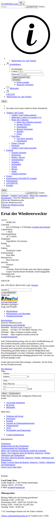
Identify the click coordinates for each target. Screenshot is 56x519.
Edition (6, 376)
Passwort (15, 74)
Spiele (14, 171)
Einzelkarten (22, 127)
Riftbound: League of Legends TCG (26, 117)
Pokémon (15, 145)
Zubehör (9, 150)
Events (9, 176)
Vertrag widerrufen (9, 516)
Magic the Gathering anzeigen (29, 122)
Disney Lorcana (18, 143)
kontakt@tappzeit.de (16, 487)
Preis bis (11, 384)
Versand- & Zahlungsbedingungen (20, 423)
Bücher (14, 169)
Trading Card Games (14, 113)
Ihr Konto (10, 405)
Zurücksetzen (14, 393)
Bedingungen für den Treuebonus (15, 446)
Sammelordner (17, 160)
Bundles (20, 131)
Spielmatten (16, 164)
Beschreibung (12, 311)
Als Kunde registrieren (15, 403)
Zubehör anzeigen (18, 152)
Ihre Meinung (6, 369)
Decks (19, 134)
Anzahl (4, 290)
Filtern (4, 393)
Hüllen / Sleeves (18, 157)
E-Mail (14, 71)
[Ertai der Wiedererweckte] (12, 205)
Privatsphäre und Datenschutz (18, 430)
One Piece (15, 136)
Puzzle (14, 167)
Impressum (10, 418)
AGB (8, 428)
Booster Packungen (25, 129)
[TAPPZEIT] (9, 4)
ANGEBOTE (24, 178)
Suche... (42, 6)
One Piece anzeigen (25, 138)
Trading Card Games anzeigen (23, 115)
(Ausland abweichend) (41, 227)
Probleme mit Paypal (14, 416)
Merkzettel (10, 407)
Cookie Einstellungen (15, 435)
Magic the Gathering (19, 120)
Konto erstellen (23, 82)
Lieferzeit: (5, 225)
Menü (4, 101)
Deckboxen (16, 155)
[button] (13, 64)
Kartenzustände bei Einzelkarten (14, 448)
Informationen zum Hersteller (18, 313)
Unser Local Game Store (11, 467)
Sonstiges (15, 162)
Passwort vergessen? (25, 85)
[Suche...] (32, 6)
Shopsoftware (22, 516)
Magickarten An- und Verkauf (23, 61)
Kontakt (33, 178)
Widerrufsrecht (12, 425)
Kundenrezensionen (14, 316)
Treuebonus (6, 443)
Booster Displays (24, 124)
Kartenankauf (12, 178)
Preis (5, 384)
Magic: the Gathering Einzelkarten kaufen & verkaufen (23, 451)
